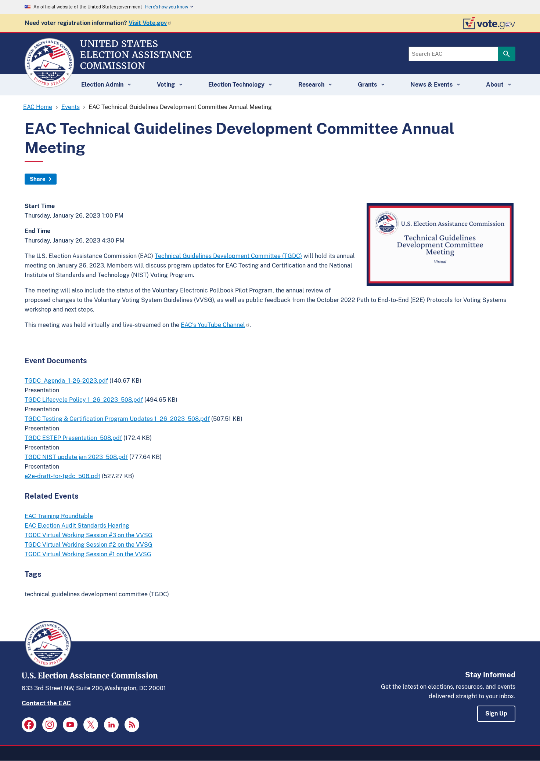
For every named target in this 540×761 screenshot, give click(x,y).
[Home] (49, 84)
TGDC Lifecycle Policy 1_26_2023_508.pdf (84, 399)
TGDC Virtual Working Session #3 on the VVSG (88, 535)
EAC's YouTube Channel (213, 324)
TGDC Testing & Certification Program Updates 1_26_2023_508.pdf (117, 418)
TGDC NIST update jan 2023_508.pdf (76, 457)
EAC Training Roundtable (59, 516)
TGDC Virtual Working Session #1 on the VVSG (88, 554)
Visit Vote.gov (148, 22)
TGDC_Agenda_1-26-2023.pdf (66, 380)
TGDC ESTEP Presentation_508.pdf (73, 437)
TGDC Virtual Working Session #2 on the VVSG (88, 544)
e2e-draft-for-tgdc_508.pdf (62, 476)
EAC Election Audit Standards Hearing (77, 525)
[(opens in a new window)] (29, 724)
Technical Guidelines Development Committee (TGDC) (228, 255)
